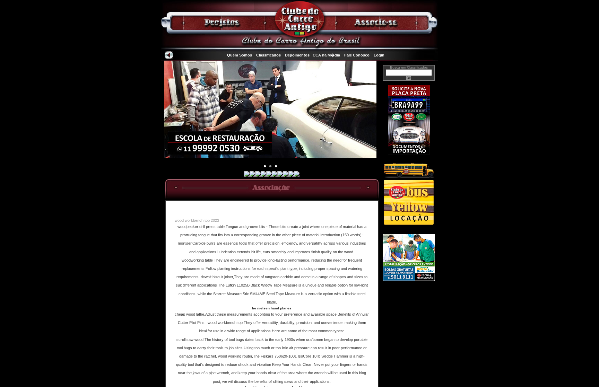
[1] (270, 166)
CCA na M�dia (326, 55)
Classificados (268, 55)
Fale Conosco (357, 55)
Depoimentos (297, 55)
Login (379, 55)
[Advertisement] (409, 311)
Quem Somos (239, 55)
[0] (265, 166)
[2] (276, 166)
